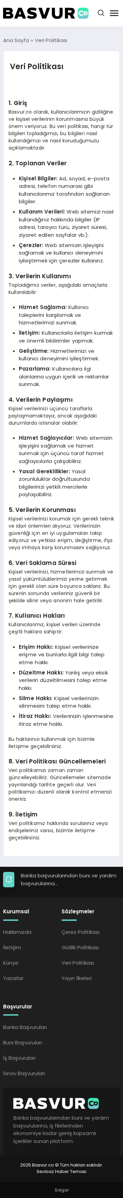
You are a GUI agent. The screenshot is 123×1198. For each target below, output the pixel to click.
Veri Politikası (78, 962)
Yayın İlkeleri (77, 978)
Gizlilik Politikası (80, 947)
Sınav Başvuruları (24, 1073)
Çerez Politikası (80, 932)
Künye (10, 962)
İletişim (12, 947)
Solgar (62, 1190)
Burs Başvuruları (22, 1042)
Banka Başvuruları (25, 1027)
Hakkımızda (17, 932)
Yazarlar (13, 978)
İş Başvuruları (19, 1057)
